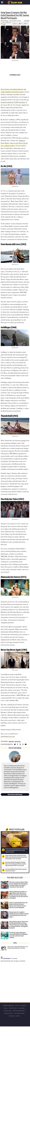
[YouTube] (26, 745)
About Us (17, 1005)
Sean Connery (18, 741)
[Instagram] (20, 745)
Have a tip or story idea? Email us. (17, 946)
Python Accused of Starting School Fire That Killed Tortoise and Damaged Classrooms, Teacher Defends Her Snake (16, 850)
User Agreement (8, 1010)
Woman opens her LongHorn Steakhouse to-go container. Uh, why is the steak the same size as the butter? (18, 914)
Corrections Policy (8, 1013)
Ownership (11, 1016)
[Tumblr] (23, 745)
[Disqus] (15, 975)
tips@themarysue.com (8, 736)
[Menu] (2, 2)
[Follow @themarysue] (15, 745)
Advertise (23, 1005)
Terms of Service (13, 1008)
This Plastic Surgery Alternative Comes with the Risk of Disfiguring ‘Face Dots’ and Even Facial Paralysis (18, 935)
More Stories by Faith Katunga (15, 794)
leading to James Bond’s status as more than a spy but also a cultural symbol (14, 143)
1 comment (26, 20)
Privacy (5, 1008)
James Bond (11, 741)
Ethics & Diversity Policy (19, 1010)
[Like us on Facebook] (18, 745)
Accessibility (22, 1008)
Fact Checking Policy (19, 1013)
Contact (18, 1016)
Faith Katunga (5, 20)
